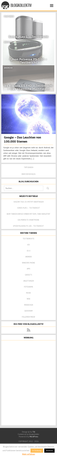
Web (28, 299)
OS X (28, 251)
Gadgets (28, 275)
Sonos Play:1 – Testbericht (28, 208)
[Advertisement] (28, 382)
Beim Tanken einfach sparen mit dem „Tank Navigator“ (28, 214)
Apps (28, 269)
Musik (28, 293)
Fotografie (28, 287)
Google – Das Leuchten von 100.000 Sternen (22, 139)
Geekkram (28, 311)
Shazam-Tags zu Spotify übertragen (29, 202)
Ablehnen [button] (49, 450)
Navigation (52, 6)
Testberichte (28, 239)
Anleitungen (28, 281)
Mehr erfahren (28, 454)
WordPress (34, 436)
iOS (28, 245)
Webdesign (28, 305)
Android (28, 257)
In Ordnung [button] (36, 450)
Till (33, 432)
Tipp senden (28, 167)
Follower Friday (28, 317)
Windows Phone (28, 263)
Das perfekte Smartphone (28, 220)
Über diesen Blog (28, 174)
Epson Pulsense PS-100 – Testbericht (28, 226)
